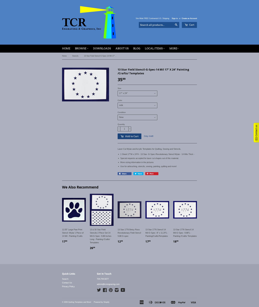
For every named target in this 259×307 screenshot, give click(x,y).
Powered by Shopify (101, 302)
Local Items (154, 48)
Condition (122, 112)
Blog (136, 48)
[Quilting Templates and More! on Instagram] (117, 291)
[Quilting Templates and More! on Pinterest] (111, 291)
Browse (81, 48)
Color (120, 100)
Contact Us (67, 283)
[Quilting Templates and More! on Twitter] (99, 291)
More (173, 48)
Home (66, 48)
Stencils (75, 56)
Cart (191, 24)
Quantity (121, 124)
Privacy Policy (68, 286)
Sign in (175, 18)
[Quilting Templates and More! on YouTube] (123, 291)
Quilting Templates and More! (79, 302)
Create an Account (189, 18)
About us (122, 48)
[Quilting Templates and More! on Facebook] (105, 291)
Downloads (102, 48)
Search (65, 279)
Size (119, 88)
